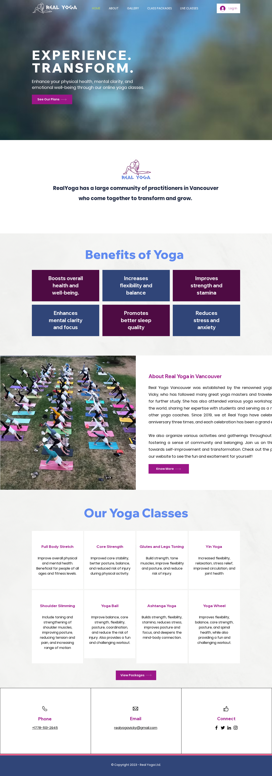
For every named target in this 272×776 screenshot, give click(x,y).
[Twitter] (222, 727)
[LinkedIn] (229, 727)
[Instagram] (235, 727)
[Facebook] (216, 727)
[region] (57, 560)
